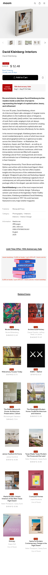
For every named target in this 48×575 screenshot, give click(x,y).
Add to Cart (21, 77)
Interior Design (26, 217)
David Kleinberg (9, 56)
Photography (17, 214)
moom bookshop (7, 3)
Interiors (27, 214)
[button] (45, 42)
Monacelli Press (18, 209)
